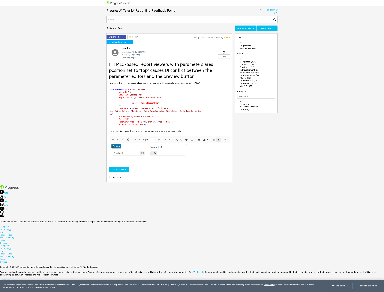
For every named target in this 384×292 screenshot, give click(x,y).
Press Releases (7, 234)
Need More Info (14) (249, 72)
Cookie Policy (269, 284)
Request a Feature (245, 28)
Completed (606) (248, 61)
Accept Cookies (340, 286)
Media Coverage (7, 237)
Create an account (269, 9)
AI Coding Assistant (249, 106)
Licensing (244, 109)
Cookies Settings (368, 286)
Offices (3, 243)
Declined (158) (247, 64)
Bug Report (245, 45)
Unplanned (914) (248, 83)
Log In (275, 12)
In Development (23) (249, 69)
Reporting (244, 104)
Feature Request (248, 48)
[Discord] (2, 216)
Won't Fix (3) (246, 86)
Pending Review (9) (249, 75)
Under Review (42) (249, 80)
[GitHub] (2, 213)
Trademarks (198, 272)
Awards (3, 232)
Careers (3, 240)
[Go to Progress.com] (10, 188)
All (241, 43)
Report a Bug (267, 28)
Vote (224, 56)
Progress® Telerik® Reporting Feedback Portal (141, 10)
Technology (5, 229)
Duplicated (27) (247, 67)
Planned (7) (245, 78)
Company (4, 226)
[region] (192, 286)
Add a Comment (118, 169)
